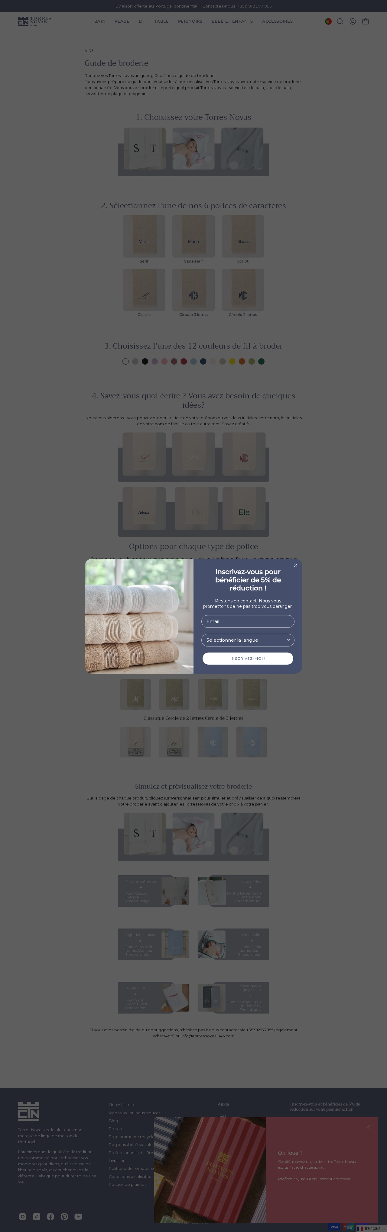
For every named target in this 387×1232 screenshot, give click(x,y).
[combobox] (246, 640)
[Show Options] (289, 640)
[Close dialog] (295, 565)
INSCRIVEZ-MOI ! (248, 658)
